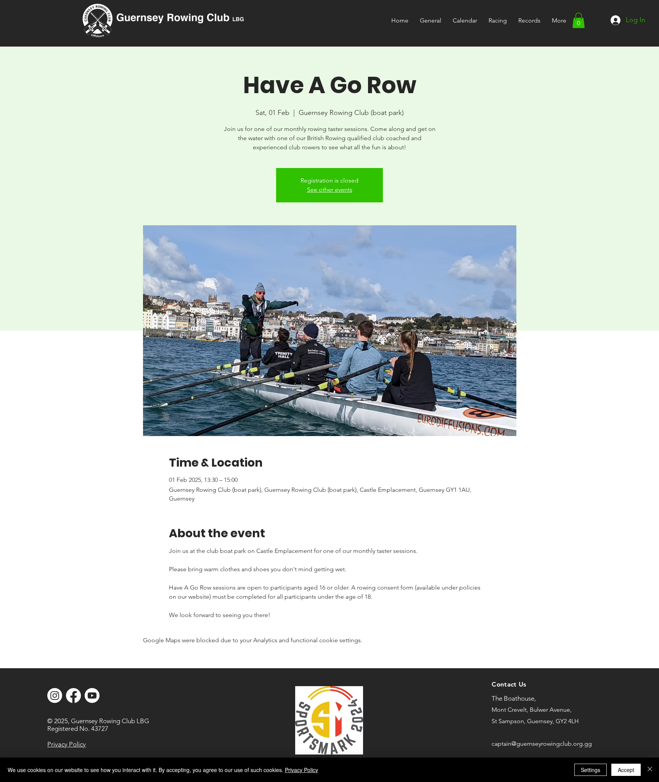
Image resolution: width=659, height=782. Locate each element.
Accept (626, 770)
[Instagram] (54, 695)
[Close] (649, 770)
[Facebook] (73, 695)
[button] (498, 20)
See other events (329, 189)
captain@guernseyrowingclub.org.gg (542, 743)
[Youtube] (92, 695)
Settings (590, 770)
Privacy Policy (301, 770)
